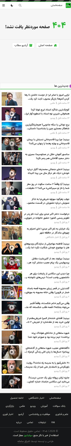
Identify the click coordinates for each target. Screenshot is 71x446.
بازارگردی (10, 406)
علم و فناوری (61, 414)
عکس (22, 406)
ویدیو (33, 406)
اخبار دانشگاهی (36, 398)
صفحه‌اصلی (56, 5)
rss (53, 422)
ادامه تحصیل (16, 398)
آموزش (44, 406)
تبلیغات (42, 422)
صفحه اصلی (45, 45)
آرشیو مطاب (21, 45)
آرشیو (21, 414)
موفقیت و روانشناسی (39, 414)
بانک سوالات (59, 406)
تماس (30, 422)
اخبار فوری (8, 414)
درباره (19, 422)
